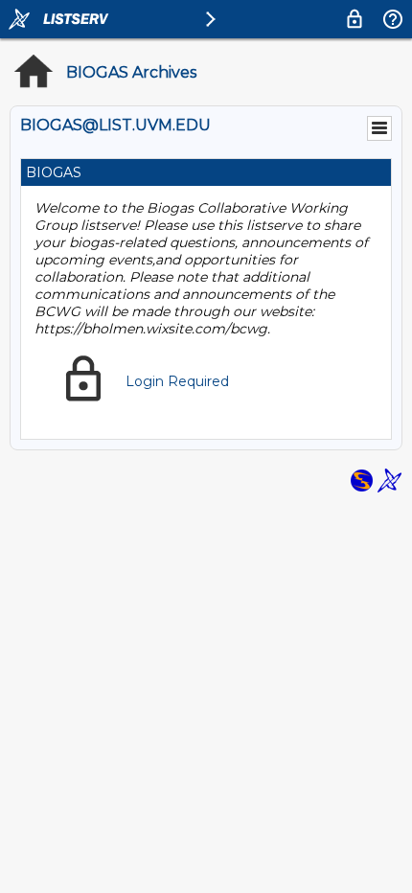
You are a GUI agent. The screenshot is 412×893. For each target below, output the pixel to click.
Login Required (177, 381)
